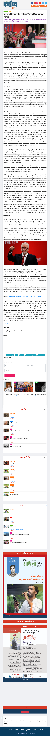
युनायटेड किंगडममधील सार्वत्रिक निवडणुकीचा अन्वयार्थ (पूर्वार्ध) (19, 438)
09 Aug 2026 (12, 498)
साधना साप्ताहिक (35, 6)
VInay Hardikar (12, 481)
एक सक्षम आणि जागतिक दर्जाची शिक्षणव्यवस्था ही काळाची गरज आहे (20, 519)
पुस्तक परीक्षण (12, 413)
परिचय (11, 421)
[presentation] (44, 410)
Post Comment (10, 375)
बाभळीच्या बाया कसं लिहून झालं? (15, 511)
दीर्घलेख (10, 721)
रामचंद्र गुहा (11, 537)
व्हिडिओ (40, 721)
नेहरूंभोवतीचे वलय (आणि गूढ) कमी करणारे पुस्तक (17, 423)
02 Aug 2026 (12, 514)
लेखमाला (5, 723)
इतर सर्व (45, 505)
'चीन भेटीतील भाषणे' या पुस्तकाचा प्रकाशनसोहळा (17, 527)
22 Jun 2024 (12, 450)
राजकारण (5, 11)
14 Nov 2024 (12, 426)
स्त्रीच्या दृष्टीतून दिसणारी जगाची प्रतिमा (15, 463)
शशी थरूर (11, 521)
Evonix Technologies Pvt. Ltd (23, 733)
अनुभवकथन (12, 469)
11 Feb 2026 (12, 418)
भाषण (11, 525)
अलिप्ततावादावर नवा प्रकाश (14, 415)
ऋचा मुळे (11, 465)
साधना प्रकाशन (43, 6)
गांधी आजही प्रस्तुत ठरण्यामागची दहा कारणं (32, 394)
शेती (21, 721)
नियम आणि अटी (26, 731)
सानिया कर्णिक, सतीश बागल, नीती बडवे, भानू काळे (16, 529)
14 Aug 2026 (12, 482)
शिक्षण (29, 721)
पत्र (10, 517)
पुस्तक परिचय (12, 461)
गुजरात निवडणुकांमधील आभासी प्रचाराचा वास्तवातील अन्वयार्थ (14, 394)
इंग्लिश (18, 721)
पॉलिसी (41, 729)
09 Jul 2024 (12, 434)
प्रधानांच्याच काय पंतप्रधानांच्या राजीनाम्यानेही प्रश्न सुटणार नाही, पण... (20, 542)
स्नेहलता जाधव (12, 545)
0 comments (19, 23)
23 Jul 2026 (12, 546)
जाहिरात (16, 729)
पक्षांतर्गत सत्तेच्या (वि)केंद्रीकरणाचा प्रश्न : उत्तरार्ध (17, 446)
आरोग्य (25, 721)
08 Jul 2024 (13, 23)
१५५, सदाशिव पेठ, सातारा (25, 681)
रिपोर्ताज (14, 721)
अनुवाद (28, 382)
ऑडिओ (36, 721)
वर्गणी (10, 729)
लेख (9, 11)
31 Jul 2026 (12, 522)
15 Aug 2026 (12, 490)
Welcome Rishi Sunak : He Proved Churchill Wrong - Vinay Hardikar (25, 297)
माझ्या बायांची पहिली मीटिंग (14, 494)
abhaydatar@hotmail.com (10, 329)
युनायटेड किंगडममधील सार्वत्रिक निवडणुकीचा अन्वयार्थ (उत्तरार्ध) (19, 431)
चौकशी (35, 729)
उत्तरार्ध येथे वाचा (7, 324)
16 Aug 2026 (12, 474)
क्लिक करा (25, 712)
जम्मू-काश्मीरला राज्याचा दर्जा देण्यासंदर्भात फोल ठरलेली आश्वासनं (19, 534)
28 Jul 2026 (12, 538)
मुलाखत (5, 721)
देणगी (22, 729)
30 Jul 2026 (12, 530)
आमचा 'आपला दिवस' (13, 486)
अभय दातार (6, 23)
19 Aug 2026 (12, 466)
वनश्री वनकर (12, 473)
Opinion (11, 477)
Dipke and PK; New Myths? (14, 478)
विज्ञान (44, 721)
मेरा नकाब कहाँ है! (12, 471)
